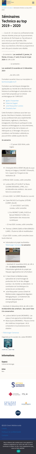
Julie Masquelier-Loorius (14, 106)
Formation (9, 8)
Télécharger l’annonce (14, 245)
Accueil (4, 8)
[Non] (34, 447)
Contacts (5, 435)
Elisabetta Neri (11, 108)
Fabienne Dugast (12, 103)
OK (18, 451)
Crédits (4, 428)
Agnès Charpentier (12, 101)
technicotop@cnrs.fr (9, 82)
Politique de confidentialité (11, 432)
